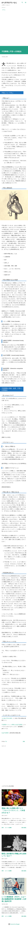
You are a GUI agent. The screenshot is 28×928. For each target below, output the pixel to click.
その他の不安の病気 (7, 718)
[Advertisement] (14, 28)
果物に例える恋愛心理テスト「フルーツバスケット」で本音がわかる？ (13, 810)
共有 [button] (24, 741)
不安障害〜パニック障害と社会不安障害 (12, 724)
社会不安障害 (5, 733)
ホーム (3, 9)
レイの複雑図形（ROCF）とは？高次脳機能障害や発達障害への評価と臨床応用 (14, 899)
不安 (6, 741)
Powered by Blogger (15, 924)
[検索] (22, 2)
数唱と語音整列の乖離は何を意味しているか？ (14, 854)
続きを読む (24, 827)
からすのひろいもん (9, 2)
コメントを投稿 (8, 827)
